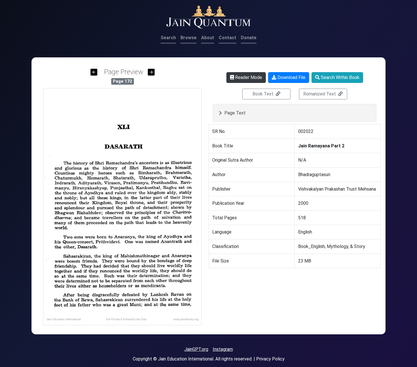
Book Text (263, 94)
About (207, 37)
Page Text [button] (235, 113)
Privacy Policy (270, 359)
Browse (188, 37)
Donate (248, 37)
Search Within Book (339, 77)
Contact (227, 37)
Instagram (223, 349)
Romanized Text (320, 94)
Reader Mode (248, 77)
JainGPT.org (196, 349)
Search (168, 37)
